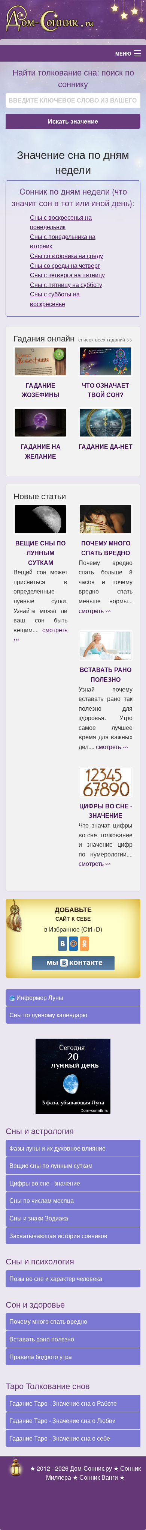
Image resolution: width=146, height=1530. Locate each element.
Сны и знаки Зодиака (38, 1218)
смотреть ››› (95, 610)
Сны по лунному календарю (48, 1014)
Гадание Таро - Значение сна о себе (59, 1438)
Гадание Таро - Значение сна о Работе (63, 1403)
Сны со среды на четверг (65, 265)
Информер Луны (39, 997)
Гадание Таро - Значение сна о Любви (62, 1420)
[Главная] (73, 18)
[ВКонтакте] (62, 943)
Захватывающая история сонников (58, 1235)
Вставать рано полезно (41, 1339)
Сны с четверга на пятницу (67, 274)
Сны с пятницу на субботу (66, 284)
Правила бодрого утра (40, 1356)
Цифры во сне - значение (44, 1183)
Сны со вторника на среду (66, 255)
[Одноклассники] (84, 943)
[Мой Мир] (73, 943)
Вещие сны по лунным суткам (50, 1165)
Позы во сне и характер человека (55, 1278)
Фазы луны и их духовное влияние (57, 1148)
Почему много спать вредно (48, 1321)
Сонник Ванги (98, 1477)
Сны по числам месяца (41, 1200)
